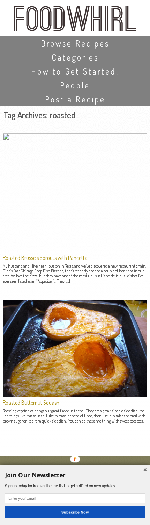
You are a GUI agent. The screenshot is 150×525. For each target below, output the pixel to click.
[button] (75, 475)
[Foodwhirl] (75, 21)
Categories (75, 57)
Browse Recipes (75, 43)
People (75, 85)
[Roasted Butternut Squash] (75, 394)
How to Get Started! (75, 71)
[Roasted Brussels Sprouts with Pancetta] (75, 138)
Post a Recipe (75, 99)
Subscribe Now (75, 512)
